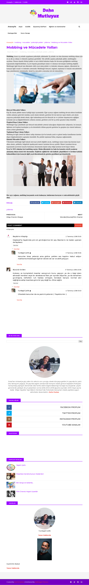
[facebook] (67, 2)
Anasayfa (9, 2)
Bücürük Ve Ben (19, 270)
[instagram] (77, 2)
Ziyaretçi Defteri (39, 26)
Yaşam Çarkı (21, 465)
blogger (78, 225)
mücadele (26, 42)
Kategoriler (12, 33)
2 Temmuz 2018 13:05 (73, 236)
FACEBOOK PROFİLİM (70, 407)
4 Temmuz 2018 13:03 (73, 291)
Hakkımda (18, 2)
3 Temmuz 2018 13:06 (73, 253)
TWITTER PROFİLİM (71, 413)
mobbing (18, 42)
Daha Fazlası (54, 392)
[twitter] (71, 2)
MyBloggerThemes (41, 582)
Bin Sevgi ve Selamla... (24, 483)
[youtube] (74, 2)
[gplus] (81, 2)
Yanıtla (15, 245)
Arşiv (20, 26)
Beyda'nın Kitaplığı (20, 236)
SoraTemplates (19, 582)
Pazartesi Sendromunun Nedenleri (30, 474)
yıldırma (47, 42)
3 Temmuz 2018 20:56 (73, 270)
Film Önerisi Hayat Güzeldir (27, 492)
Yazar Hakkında (13, 568)
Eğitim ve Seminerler (57, 26)
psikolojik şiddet (37, 42)
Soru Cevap (25, 33)
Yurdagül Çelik (23, 253)
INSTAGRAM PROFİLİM (70, 419)
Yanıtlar (17, 249)
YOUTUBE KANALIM (71, 425)
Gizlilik (25, 2)
